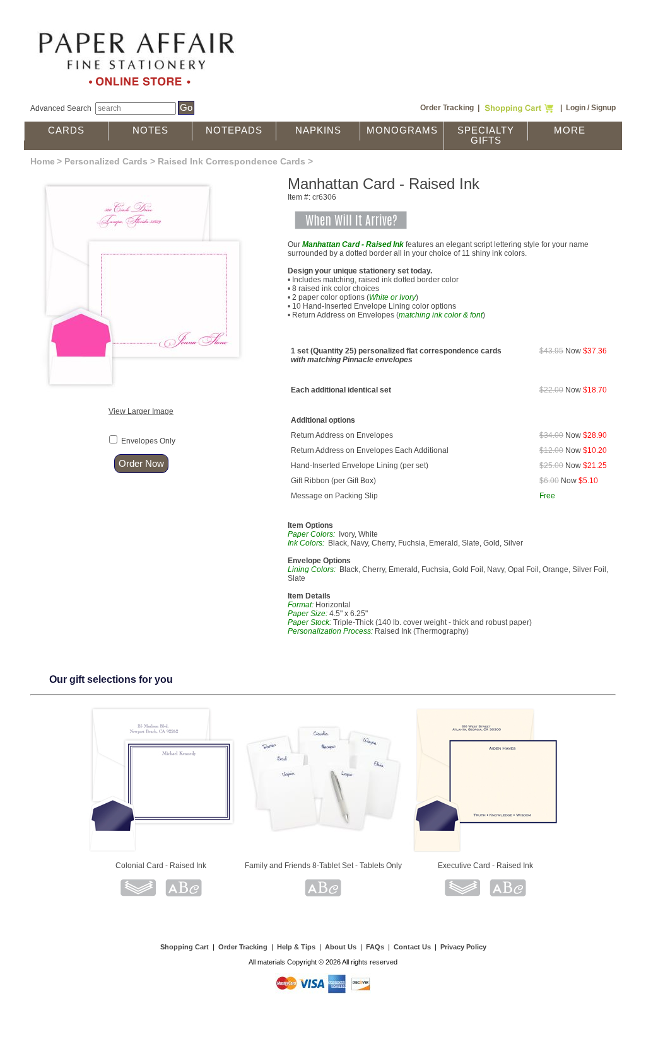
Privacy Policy (463, 947)
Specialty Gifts (485, 135)
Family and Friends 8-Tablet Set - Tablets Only (323, 865)
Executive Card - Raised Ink (485, 865)
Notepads (234, 130)
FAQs (375, 947)
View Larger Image (141, 411)
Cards (66, 130)
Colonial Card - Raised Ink (160, 865)
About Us (340, 947)
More (569, 130)
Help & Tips (296, 947)
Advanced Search (60, 108)
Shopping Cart (184, 947)
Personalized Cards (106, 161)
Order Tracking (447, 107)
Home (42, 161)
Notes (150, 130)
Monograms (402, 130)
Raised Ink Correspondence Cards (231, 161)
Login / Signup (591, 107)
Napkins (318, 130)
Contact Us (412, 947)
